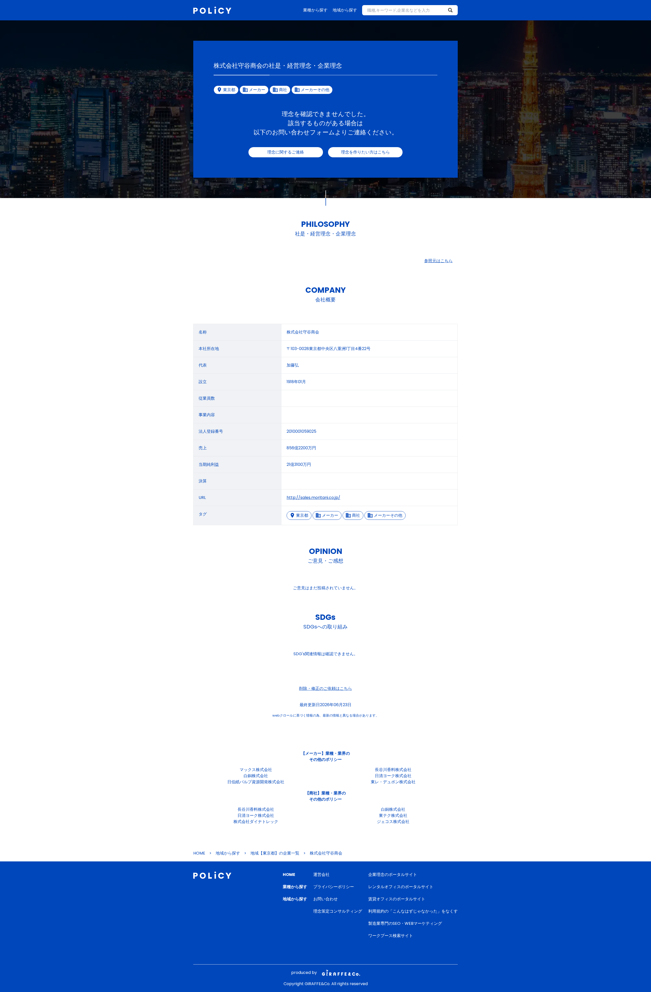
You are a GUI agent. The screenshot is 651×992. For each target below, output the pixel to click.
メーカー (330, 515)
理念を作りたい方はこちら (365, 152)
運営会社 (321, 874)
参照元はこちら (438, 261)
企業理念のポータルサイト (392, 874)
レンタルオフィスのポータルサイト (400, 887)
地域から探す (345, 10)
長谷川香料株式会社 (393, 770)
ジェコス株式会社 (393, 822)
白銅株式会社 (256, 776)
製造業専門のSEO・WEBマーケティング (405, 923)
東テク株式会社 (393, 815)
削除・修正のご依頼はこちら (325, 688)
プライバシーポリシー (333, 887)
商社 (356, 515)
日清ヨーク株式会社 (393, 776)
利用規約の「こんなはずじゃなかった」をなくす (413, 911)
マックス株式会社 (256, 770)
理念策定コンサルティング (337, 911)
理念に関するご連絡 (285, 152)
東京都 (302, 515)
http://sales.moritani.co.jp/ (313, 497)
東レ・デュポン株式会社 (393, 782)
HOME (199, 853)
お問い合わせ (325, 899)
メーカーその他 (388, 515)
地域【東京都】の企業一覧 (274, 853)
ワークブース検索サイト (390, 936)
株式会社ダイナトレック (255, 822)
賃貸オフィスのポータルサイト (396, 899)
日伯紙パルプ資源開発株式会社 (255, 782)
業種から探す (315, 10)
